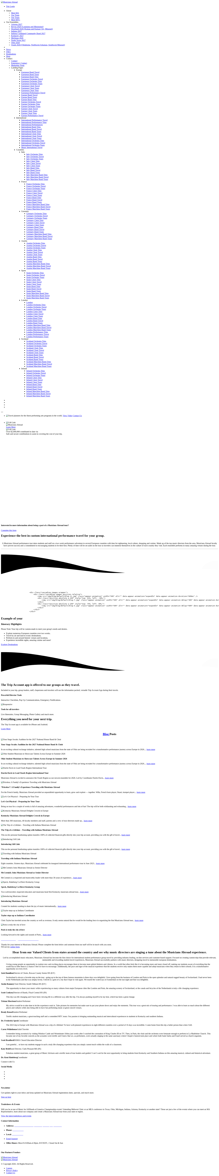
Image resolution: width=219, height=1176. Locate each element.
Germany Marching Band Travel (39, 236)
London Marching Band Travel (38, 327)
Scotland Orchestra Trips (36, 341)
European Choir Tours (30, 88)
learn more (151, 749)
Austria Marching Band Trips (38, 264)
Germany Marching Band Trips (38, 234)
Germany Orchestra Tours (36, 218)
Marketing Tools (17, 65)
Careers (9, 1168)
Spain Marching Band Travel (38, 296)
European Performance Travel (33, 93)
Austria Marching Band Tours (38, 268)
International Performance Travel (34, 120)
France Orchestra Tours (35, 188)
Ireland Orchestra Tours (35, 375)
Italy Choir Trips (33, 161)
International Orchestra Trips (32, 141)
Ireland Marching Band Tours (38, 396)
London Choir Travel (34, 314)
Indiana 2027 (16, 31)
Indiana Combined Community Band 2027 (28, 33)
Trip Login (10, 6)
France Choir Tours (34, 195)
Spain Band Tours (33, 291)
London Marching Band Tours (38, 330)
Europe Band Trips (28, 100)
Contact (14, 61)
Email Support (12, 1139)
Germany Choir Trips (34, 220)
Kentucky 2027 (17, 36)
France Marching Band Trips (37, 204)
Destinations (11, 54)
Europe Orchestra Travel (31, 102)
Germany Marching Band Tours (39, 239)
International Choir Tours (31, 138)
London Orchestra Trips (35, 305)
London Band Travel (34, 321)
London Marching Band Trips (38, 325)
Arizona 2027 (16, 24)
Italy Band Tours (33, 172)
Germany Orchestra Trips (36, 213)
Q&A (8, 52)
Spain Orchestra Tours (35, 277)
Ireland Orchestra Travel (36, 373)
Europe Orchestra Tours (30, 106)
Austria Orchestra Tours (35, 248)
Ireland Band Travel (34, 387)
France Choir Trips (33, 191)
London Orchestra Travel (36, 307)
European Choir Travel (30, 86)
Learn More (11, 427)
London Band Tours (34, 323)
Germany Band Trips (34, 227)
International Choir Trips (31, 134)
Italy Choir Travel (33, 163)
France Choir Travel (34, 193)
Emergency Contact (19, 63)
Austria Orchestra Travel (36, 245)
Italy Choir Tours (33, 166)
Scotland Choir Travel (35, 350)
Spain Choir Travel (34, 282)
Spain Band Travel (33, 289)
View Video (67, 416)
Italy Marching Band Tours (37, 179)
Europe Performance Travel (32, 115)
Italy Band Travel (33, 170)
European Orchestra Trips (31, 81)
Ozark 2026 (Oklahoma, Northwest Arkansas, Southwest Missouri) (38, 45)
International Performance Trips (34, 122)
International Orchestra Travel (33, 143)
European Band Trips (29, 77)
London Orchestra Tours (36, 309)
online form (15, 947)
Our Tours (15, 17)
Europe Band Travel (29, 95)
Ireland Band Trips (33, 384)
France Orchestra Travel (36, 186)
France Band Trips (33, 198)
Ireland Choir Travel (34, 380)
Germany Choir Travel (35, 223)
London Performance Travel (37, 334)
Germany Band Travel (35, 229)
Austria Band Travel (34, 259)
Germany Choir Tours (35, 225)
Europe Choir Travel (29, 109)
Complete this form (8, 530)
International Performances (32, 125)
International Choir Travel (31, 136)
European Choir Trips (30, 90)
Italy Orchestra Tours (34, 159)
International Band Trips (31, 127)
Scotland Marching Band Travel (39, 364)
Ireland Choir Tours (34, 382)
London (29, 302)
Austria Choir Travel (34, 252)
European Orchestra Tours (31, 84)
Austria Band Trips (34, 257)
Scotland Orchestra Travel (36, 343)
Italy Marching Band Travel (37, 177)
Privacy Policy (12, 1170)
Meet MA (15, 13)
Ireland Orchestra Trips (35, 371)
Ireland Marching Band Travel (38, 394)
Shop (8, 56)
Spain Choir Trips (33, 280)
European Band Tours (30, 74)
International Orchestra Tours (33, 145)
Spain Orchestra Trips (35, 273)
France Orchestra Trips (35, 184)
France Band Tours (34, 202)
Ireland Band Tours (34, 389)
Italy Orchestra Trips (34, 154)
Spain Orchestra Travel (35, 275)
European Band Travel (30, 72)
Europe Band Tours (29, 97)
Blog (106, 734)
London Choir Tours (34, 316)
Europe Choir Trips (29, 113)
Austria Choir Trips (34, 250)
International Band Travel (31, 129)
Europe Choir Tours (29, 111)
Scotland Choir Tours (34, 353)
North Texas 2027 (18, 40)
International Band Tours (31, 131)
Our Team (15, 15)
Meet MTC (15, 20)
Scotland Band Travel (35, 357)
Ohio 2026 (15, 43)
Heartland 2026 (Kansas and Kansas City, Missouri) (32, 29)
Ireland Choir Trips (34, 378)
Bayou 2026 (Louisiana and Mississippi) (27, 27)
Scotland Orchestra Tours (36, 346)
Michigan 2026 (17, 38)
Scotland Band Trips (34, 355)
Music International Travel (31, 147)
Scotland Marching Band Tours (38, 366)
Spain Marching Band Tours (37, 298)
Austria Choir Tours (34, 255)
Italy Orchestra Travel (35, 156)
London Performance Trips (37, 332)
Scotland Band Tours (34, 359)
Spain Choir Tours (33, 284)
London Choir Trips (34, 311)
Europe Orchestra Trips (30, 104)
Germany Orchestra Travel (37, 216)
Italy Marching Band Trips (37, 175)
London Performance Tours (37, 337)
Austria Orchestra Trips (35, 243)
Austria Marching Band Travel (38, 266)
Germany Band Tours (35, 232)
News (8, 49)
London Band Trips (34, 318)
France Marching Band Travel (38, 207)
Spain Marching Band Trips (37, 293)
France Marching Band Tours (38, 209)
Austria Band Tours (34, 261)
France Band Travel (34, 200)
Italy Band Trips (32, 168)
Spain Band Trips (33, 286)
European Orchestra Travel (32, 79)
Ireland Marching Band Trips (38, 391)
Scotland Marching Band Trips (38, 362)
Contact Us (77, 416)
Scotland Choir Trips (34, 348)
